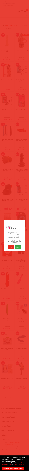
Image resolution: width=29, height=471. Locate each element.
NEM (11, 247)
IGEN (17, 247)
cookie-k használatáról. (20, 464)
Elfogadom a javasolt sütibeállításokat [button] (13, 468)
